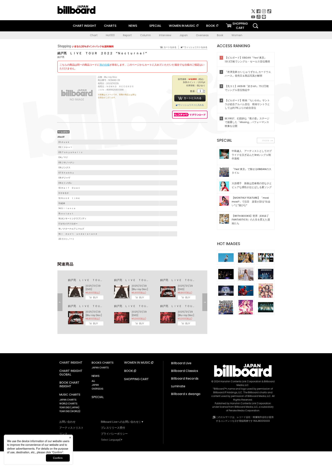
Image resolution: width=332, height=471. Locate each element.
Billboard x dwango (186, 394)
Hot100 (110, 35)
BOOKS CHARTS (103, 362)
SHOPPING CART (136, 379)
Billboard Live (181, 363)
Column (145, 35)
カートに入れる (190, 98)
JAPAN (95, 385)
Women (237, 35)
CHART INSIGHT (84, 25)
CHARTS (110, 25)
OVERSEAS (97, 388)
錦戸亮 (60, 57)
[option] (132, 302)
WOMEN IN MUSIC (182, 25)
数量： (193, 91)
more (265, 140)
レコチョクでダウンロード (190, 115)
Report (127, 35)
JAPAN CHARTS (67, 399)
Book (220, 35)
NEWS (133, 25)
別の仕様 (105, 65)
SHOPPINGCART (240, 25)
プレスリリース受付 (113, 427)
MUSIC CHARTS (69, 394)
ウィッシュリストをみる (195, 47)
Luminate (178, 386)
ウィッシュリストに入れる (191, 104)
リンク (63, 433)
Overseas (202, 35)
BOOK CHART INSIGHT (69, 384)
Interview (165, 35)
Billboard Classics (184, 371)
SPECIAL (155, 25)
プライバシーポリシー (114, 433)
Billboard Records (184, 378)
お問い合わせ (67, 421)
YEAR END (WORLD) (69, 411)
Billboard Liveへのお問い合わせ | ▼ (122, 421)
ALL (93, 381)
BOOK (210, 25)
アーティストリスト (71, 427)
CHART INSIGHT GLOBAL (70, 372)
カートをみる (170, 47)
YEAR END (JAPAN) (69, 407)
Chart (94, 35)
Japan (183, 35)
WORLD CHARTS (68, 403)
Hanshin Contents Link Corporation (240, 381)
